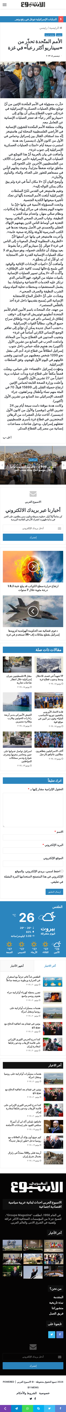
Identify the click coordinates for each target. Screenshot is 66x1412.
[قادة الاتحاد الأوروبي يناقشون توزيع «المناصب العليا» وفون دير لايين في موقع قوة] (48, 700)
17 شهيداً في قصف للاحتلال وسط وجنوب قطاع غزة (49, 677)
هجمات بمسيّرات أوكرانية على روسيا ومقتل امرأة (25, 1009)
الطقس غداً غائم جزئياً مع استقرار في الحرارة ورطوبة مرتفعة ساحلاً (23, 978)
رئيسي (43, 28)
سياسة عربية (49, 35)
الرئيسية (54, 28)
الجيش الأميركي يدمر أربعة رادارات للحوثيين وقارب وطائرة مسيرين (18, 718)
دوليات (33, 458)
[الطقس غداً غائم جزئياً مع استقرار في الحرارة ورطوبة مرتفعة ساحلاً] (52, 981)
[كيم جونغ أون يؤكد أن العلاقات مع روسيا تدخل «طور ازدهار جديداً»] (53, 1142)
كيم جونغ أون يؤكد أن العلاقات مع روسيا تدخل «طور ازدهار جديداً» (24, 1138)
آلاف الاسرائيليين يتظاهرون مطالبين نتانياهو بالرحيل (49, 752)
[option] (33, 465)
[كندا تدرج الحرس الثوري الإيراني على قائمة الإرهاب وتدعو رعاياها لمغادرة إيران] (52, 1044)
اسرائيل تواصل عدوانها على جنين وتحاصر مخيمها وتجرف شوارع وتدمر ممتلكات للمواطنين (17, 756)
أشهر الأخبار (17, 965)
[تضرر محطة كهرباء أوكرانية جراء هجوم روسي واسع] (52, 997)
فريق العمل (56, 1313)
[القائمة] (5, 4)
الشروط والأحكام (27, 1393)
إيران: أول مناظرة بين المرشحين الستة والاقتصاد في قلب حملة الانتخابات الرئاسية (33, 468)
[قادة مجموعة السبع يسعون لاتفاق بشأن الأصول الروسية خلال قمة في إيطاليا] (53, 1246)
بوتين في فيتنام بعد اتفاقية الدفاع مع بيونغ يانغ (22, 1025)
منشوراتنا (57, 1308)
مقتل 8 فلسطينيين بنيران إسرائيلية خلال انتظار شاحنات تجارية (19, 679)
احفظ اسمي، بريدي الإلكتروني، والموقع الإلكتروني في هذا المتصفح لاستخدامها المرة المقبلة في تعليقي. (33, 876)
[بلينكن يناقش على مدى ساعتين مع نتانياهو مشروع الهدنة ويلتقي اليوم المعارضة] (12, 1259)
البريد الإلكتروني (52, 845)
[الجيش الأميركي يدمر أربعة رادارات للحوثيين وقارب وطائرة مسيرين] (17, 701)
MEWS (35, 1387)
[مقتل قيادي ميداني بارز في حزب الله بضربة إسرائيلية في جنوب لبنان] (12, 1245)
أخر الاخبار (50, 965)
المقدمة (58, 1297)
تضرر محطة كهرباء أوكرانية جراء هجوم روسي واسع (23, 994)
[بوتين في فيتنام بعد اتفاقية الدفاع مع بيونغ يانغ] (52, 1028)
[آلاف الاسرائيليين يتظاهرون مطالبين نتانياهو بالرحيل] (48, 739)
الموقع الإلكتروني (53, 858)
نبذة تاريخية (56, 1302)
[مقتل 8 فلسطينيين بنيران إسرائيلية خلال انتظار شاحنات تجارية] (17, 664)
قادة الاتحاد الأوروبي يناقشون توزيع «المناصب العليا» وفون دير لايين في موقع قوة (50, 717)
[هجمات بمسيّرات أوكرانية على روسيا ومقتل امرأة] (52, 1013)
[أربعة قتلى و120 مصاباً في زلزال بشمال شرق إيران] (53, 1157)
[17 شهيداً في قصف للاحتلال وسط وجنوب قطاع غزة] (48, 664)
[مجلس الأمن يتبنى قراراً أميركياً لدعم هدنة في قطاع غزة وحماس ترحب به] (53, 1271)
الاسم (58, 831)
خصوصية (44, 1393)
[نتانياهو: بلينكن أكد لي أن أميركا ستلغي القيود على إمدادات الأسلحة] (53, 1126)
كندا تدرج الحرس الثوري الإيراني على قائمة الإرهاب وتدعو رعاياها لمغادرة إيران (24, 1043)
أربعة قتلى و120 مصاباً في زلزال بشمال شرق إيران (24, 1154)
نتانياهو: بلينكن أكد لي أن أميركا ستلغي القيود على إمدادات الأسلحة (23, 1123)
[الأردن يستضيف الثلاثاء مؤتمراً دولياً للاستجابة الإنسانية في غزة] (33, 1259)
